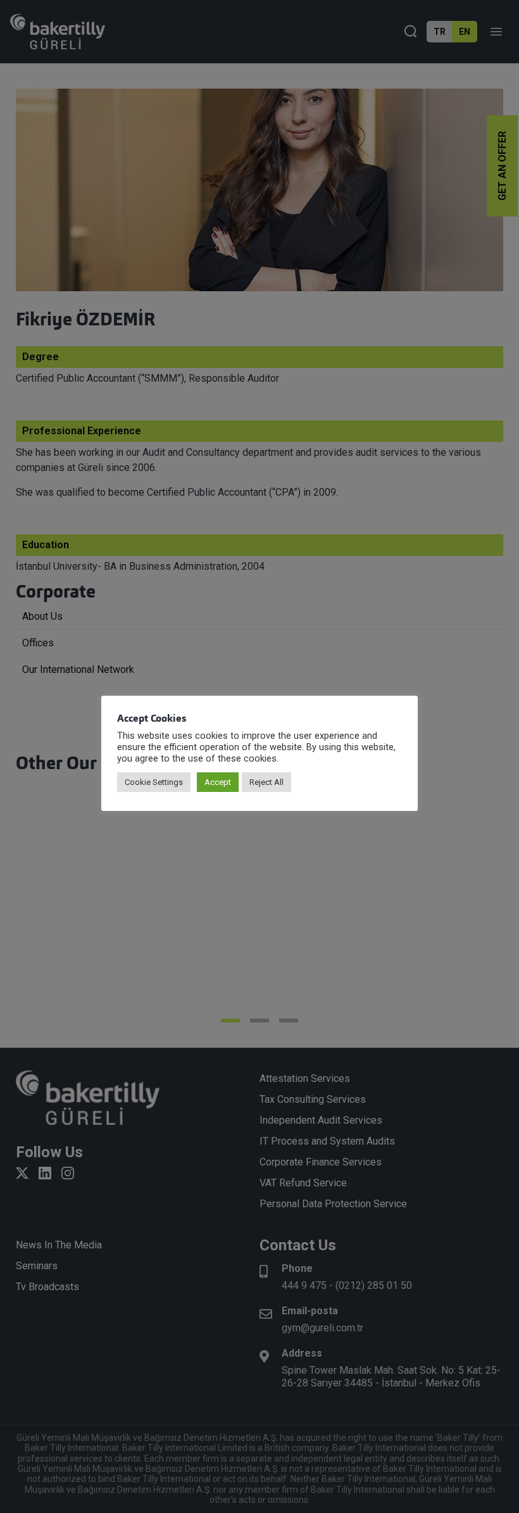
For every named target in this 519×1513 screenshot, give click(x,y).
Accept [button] (217, 782)
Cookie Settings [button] (154, 782)
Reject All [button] (266, 782)
